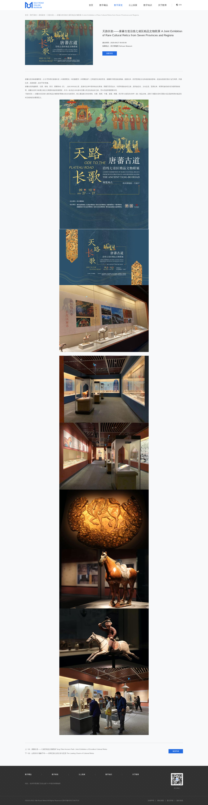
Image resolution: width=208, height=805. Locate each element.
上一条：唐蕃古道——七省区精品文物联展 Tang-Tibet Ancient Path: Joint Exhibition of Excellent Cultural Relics (66, 749)
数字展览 (118, 5)
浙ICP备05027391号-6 (70, 800)
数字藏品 (103, 5)
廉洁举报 (170, 800)
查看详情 (109, 53)
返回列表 (176, 751)
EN (180, 5)
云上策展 (133, 5)
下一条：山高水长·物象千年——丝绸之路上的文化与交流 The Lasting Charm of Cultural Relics (59, 753)
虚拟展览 (42, 15)
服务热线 (179, 800)
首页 (91, 5)
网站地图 (160, 800)
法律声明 (151, 800)
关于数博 (162, 5)
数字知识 (147, 5)
